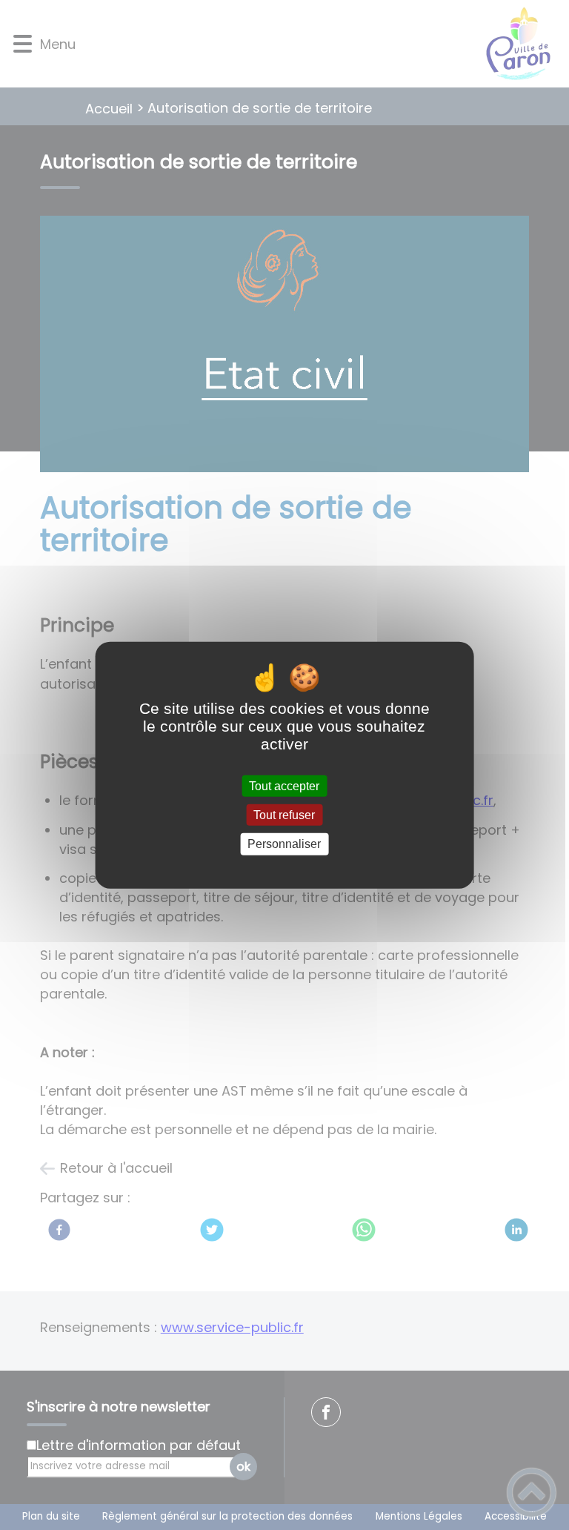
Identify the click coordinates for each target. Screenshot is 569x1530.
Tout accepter (284, 786)
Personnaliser (284, 844)
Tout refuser (284, 815)
